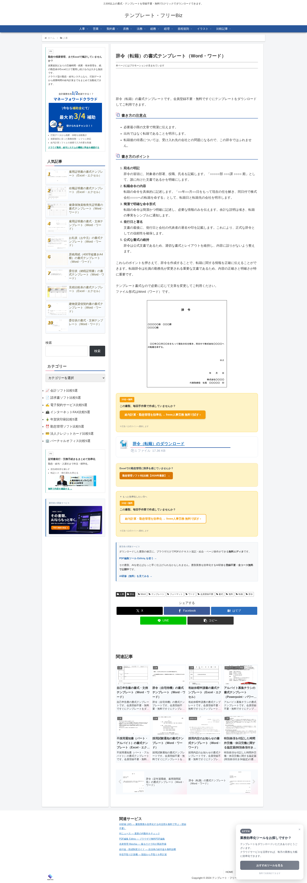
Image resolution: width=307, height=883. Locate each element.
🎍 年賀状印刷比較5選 (61, 419)
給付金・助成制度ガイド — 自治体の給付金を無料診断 (147, 849)
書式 (221, 594)
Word (143, 594)
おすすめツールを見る (269, 865)
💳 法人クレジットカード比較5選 (69, 433)
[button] (210, 621)
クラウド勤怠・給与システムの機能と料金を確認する (73, 147)
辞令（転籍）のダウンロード (159, 443)
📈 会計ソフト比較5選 (61, 390)
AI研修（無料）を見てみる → (135, 576)
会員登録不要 (206, 594)
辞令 (132, 594)
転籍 (241, 594)
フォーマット (176, 594)
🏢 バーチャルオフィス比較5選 (67, 441)
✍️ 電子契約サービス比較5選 (66, 405)
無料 (231, 594)
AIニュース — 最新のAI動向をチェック (139, 833)
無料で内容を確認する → (60, 488)
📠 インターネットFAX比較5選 (67, 412)
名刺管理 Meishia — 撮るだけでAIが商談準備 (142, 844)
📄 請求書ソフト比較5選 (63, 397)
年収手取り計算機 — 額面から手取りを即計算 (143, 854)
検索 (48, 342)
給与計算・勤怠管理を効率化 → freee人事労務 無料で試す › (163, 414)
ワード (191, 594)
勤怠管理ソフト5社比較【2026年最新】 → (146, 475)
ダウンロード (243, 443)
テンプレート (157, 594)
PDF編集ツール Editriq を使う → (138, 558)
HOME (229, 872)
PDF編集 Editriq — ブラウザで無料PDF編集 (142, 838)
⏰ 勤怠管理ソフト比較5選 (64, 426)
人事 (122, 594)
